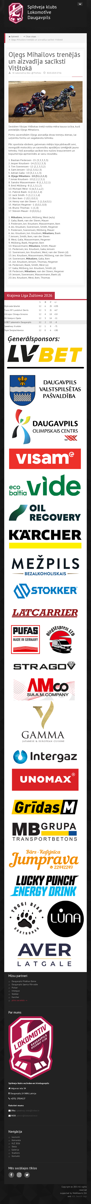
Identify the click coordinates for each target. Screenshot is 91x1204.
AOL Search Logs (79, 1196)
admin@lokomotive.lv (27, 1115)
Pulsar (15, 987)
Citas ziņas (31, 36)
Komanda (16, 1140)
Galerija (15, 1149)
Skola (14, 1146)
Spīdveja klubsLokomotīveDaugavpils (42, 12)
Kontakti (16, 1156)
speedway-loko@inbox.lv (27, 1110)
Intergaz (16, 990)
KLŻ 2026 (16, 1143)
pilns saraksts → (19, 1000)
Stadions (16, 1153)
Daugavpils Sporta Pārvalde (25, 984)
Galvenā (15, 36)
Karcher (15, 997)
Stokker (15, 994)
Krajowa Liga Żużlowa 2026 (29, 295)
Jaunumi (16, 1137)
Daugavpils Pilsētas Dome (24, 981)
